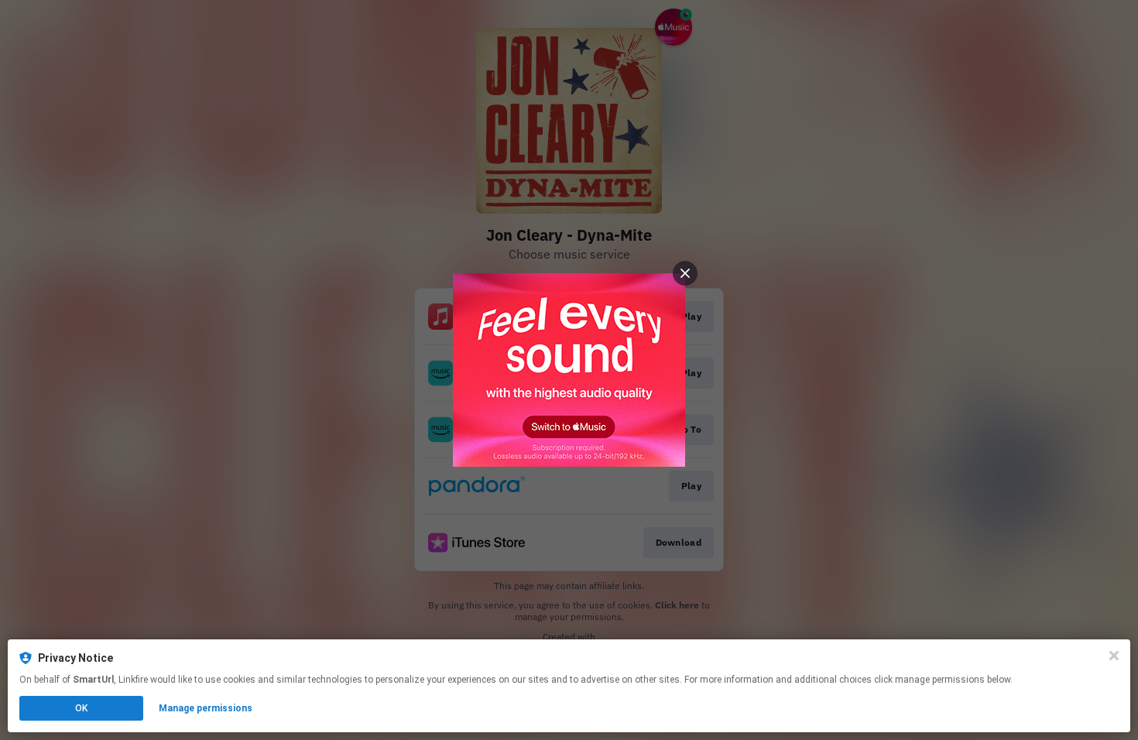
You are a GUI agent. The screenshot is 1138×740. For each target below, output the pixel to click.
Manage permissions (205, 708)
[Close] (1114, 655)
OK (81, 708)
